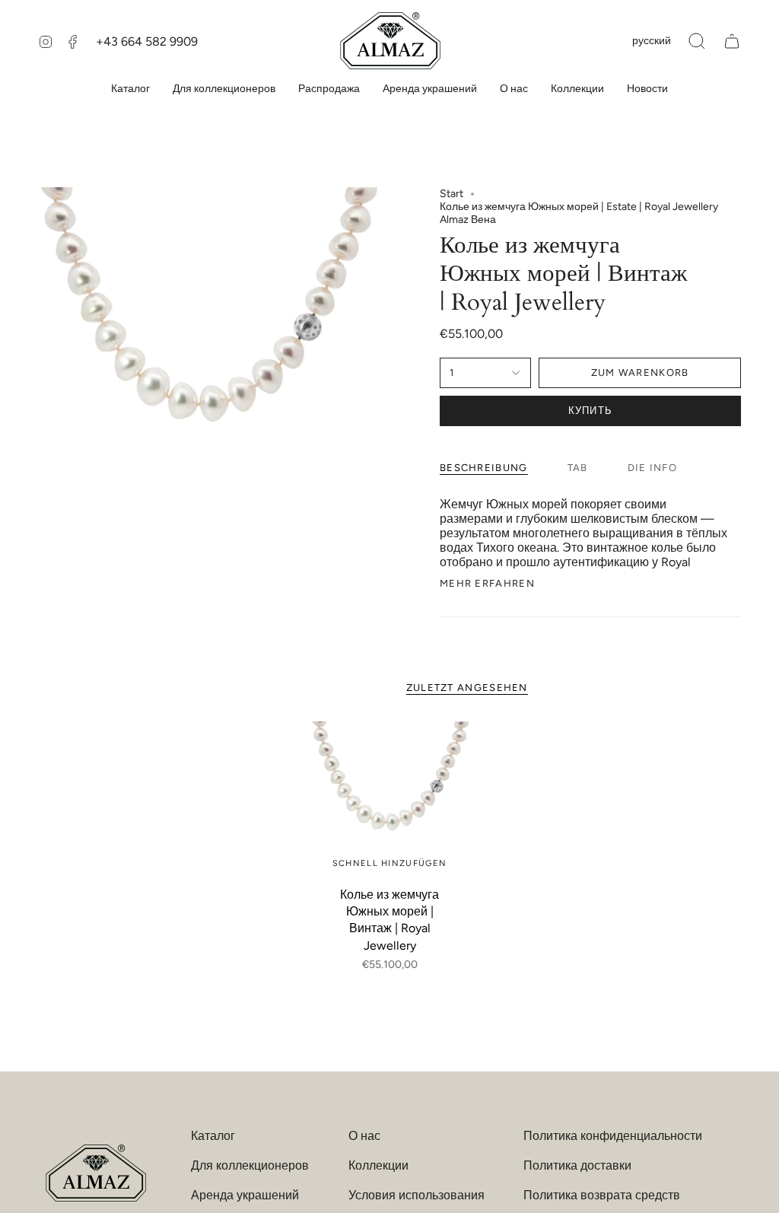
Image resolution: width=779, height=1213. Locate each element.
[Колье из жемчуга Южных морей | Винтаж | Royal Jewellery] (390, 800)
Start (451, 193)
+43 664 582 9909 (147, 41)
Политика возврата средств (601, 1195)
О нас (364, 1136)
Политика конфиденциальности (612, 1136)
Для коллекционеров (250, 1165)
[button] (696, 41)
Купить (590, 410)
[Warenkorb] (731, 41)
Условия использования (416, 1195)
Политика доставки (577, 1165)
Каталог (213, 1136)
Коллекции (378, 1165)
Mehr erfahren (487, 583)
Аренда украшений (245, 1195)
